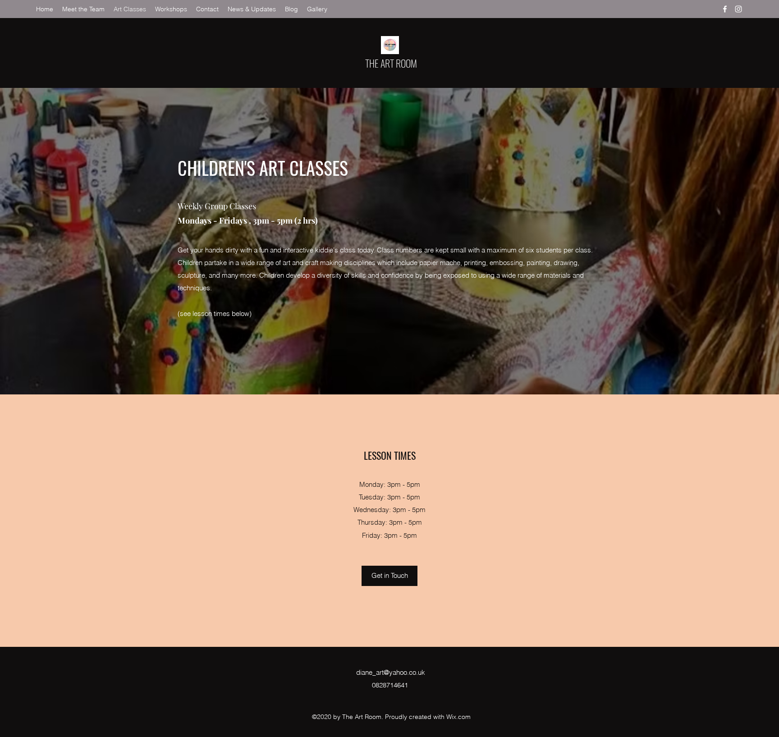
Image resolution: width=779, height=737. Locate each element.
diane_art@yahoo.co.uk (390, 672)
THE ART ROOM (391, 63)
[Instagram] (738, 9)
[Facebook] (724, 9)
